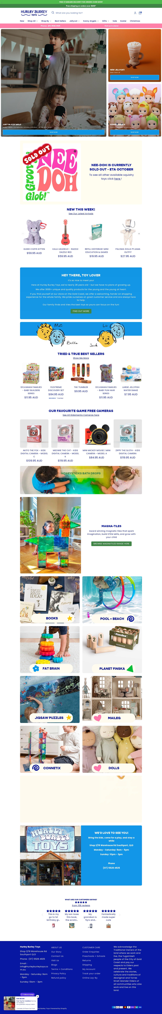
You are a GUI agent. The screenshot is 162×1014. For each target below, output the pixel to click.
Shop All (32, 21)
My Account (88, 969)
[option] (50, 26)
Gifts (104, 21)
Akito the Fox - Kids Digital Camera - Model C (34, 453)
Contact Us (57, 956)
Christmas (135, 21)
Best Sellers (60, 21)
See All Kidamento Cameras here (81, 415)
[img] (81, 902)
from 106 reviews (81, 905)
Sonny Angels (90, 21)
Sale (115, 21)
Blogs (54, 964)
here (117, 179)
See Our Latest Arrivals (81, 213)
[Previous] (23, 234)
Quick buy (34, 242)
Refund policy (58, 977)
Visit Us (55, 960)
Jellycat (73, 21)
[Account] (135, 13)
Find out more (81, 311)
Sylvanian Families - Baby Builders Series (31, 390)
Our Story (56, 951)
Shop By (45, 21)
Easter (123, 21)
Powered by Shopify (59, 1008)
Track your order (91, 973)
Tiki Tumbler (81, 387)
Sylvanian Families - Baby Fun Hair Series (106, 390)
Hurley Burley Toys (42, 1008)
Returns (86, 960)
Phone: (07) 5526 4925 (50, 26)
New (22, 21)
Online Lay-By (89, 977)
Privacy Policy (58, 973)
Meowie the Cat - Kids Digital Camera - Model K (65, 453)
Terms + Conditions (62, 969)
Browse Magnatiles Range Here (111, 543)
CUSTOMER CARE (91, 947)
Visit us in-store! (111, 26)
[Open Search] (53, 12)
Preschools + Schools (93, 956)
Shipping (87, 964)
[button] (43, 915)
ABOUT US (56, 947)
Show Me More (81, 358)
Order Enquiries (90, 951)
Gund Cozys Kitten (34, 249)
